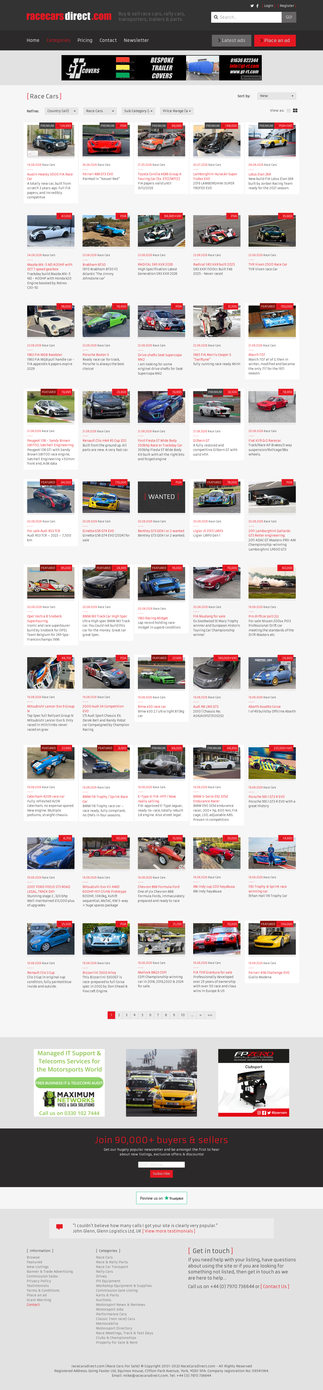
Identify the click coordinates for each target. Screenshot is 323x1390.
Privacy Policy (39, 1281)
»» (210, 1015)
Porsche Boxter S (96, 355)
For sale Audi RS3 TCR (43, 531)
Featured (34, 1262)
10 (183, 1015)
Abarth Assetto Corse (265, 707)
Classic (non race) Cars (115, 1319)
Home (33, 40)
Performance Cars (111, 1314)
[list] (289, 110)
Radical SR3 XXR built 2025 (214, 264)
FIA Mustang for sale (209, 616)
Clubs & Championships (116, 1338)
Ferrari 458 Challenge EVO (269, 973)
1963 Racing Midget (153, 618)
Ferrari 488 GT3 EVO (98, 174)
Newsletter (136, 40)
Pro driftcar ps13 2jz (264, 616)
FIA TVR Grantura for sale (212, 972)
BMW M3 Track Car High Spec (105, 616)
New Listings (38, 1267)
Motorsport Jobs (110, 1309)
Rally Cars (104, 1271)
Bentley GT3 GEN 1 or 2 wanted (161, 531)
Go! (289, 17)
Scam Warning (39, 1300)
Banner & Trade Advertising (50, 1271)
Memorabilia (107, 1323)
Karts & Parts (107, 1295)
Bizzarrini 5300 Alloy (99, 973)
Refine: (33, 111)
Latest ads (233, 40)
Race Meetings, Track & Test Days (124, 1333)
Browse (33, 1257)
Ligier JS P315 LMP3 (208, 531)
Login (268, 6)
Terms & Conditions (43, 1290)
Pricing (85, 40)
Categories (58, 40)
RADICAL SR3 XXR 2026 (155, 264)
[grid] (295, 110)
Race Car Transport (112, 1267)
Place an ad (276, 40)
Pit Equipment (108, 1281)
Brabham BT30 (94, 265)
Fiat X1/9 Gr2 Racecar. (265, 441)
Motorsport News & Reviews (120, 1305)
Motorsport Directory (114, 1328)
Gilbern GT (201, 441)
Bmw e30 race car (152, 707)
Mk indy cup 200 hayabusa (214, 887)
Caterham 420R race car (46, 797)
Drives (101, 1276)
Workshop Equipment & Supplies (124, 1286)
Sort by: (244, 96)
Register (287, 6)
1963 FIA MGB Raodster (44, 355)
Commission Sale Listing (117, 1290)
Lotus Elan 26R (260, 174)
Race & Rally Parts (112, 1262)
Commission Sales (42, 1276)
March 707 (257, 355)
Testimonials (38, 1286)
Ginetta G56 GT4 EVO (98, 531)
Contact (108, 40)
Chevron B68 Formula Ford (158, 887)
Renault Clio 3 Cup (41, 973)
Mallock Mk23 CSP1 (152, 972)
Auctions (103, 1300)
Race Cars (104, 1257)
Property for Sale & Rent (117, 1342)
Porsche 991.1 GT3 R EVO (267, 797)
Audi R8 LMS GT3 (205, 707)
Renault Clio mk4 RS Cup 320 (104, 441)
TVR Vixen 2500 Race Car (268, 264)
